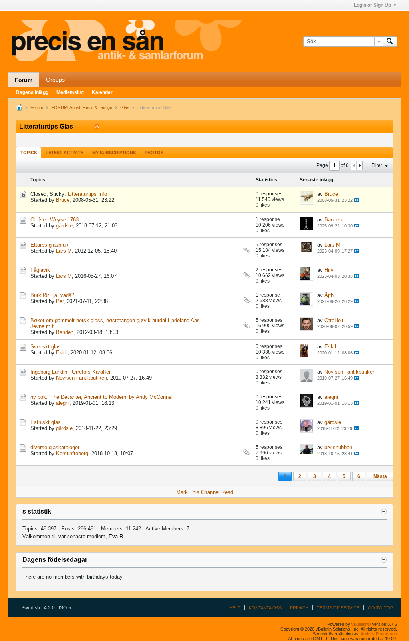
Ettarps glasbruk (49, 245)
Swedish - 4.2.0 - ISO (44, 608)
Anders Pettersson (379, 633)
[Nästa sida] (359, 165)
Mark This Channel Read (204, 492)
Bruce (62, 200)
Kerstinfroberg (72, 453)
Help (234, 607)
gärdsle (64, 226)
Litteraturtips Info (87, 194)
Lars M (64, 251)
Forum (23, 80)
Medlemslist (70, 92)
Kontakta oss (265, 607)
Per (60, 301)
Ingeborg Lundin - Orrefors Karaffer (70, 372)
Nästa (380, 476)
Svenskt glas (45, 347)
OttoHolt (333, 320)
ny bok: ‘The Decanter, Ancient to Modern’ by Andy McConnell (102, 397)
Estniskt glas (45, 422)
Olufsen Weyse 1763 (54, 220)
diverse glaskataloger (54, 447)
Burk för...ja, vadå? (52, 295)
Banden (333, 220)
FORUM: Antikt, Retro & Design (81, 107)
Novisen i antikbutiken (81, 378)
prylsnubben (338, 447)
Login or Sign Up (372, 5)
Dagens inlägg (32, 92)
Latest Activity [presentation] (64, 152)
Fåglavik (40, 270)
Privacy (299, 607)
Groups (55, 79)
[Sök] (390, 41)
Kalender (102, 92)
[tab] (28, 152)
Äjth (329, 295)
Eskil (62, 353)
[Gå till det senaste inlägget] (356, 200)
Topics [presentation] (28, 152)
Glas (124, 107)
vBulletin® (361, 624)
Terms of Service (338, 607)
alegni (62, 403)
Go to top (380, 607)
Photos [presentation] (154, 152)
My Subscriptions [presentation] (114, 152)
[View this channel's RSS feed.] (97, 126)
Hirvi (329, 270)
